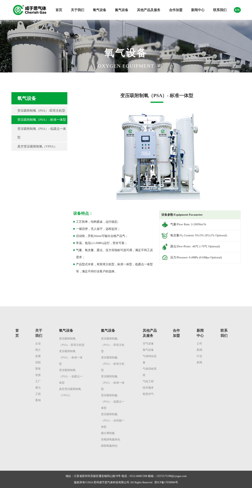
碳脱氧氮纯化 (109, 445)
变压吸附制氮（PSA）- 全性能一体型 (112, 420)
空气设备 (148, 343)
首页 (59, 10)
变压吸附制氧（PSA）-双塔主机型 (41, 110)
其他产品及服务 (148, 10)
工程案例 (38, 397)
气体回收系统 (150, 372)
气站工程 (148, 381)
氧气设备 (99, 10)
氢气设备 (148, 349)
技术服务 (148, 387)
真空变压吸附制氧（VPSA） (37, 146)
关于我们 (77, 10)
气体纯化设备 (150, 359)
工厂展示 (38, 384)
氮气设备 (121, 10)
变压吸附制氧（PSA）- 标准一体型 (41, 119)
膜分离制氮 (108, 433)
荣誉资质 (38, 372)
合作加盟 (176, 10)
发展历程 (38, 359)
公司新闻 (199, 346)
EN (237, 10)
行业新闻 (199, 359)
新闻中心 (198, 10)
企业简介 (38, 346)
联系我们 (220, 10)
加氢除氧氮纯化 (110, 439)
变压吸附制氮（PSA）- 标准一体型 (112, 383)
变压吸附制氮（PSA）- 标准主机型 (112, 364)
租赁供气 (148, 393)
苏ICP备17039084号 (166, 482)
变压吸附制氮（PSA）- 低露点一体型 (112, 401)
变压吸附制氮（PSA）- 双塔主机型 (112, 345)
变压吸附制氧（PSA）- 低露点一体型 (41, 133)
